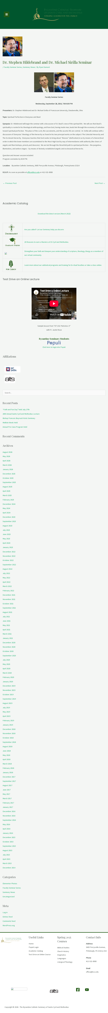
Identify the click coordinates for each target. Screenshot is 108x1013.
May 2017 (6, 794)
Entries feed (8, 917)
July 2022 (6, 573)
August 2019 (7, 703)
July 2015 (6, 855)
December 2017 (9, 777)
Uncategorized (8, 896)
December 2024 (9, 504)
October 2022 (8, 560)
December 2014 (9, 867)
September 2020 (9, 655)
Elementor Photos (10, 883)
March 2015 (7, 863)
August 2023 (7, 526)
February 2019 (8, 720)
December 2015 (9, 837)
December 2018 (9, 729)
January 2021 (8, 638)
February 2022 (8, 590)
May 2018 (6, 755)
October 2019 (8, 694)
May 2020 (6, 664)
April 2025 (6, 491)
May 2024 (6, 508)
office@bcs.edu (33, 172)
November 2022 (9, 556)
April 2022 (6, 582)
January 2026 (8, 469)
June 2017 (7, 790)
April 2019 (6, 716)
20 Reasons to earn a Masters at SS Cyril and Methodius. (46, 242)
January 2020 (8, 681)
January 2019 (8, 725)
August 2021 (7, 612)
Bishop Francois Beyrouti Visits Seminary (19, 418)
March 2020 (7, 673)
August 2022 (7, 569)
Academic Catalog (36, 951)
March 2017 (7, 798)
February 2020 (8, 677)
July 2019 (6, 707)
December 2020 (9, 642)
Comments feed (9, 921)
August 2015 (7, 850)
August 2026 (7, 452)
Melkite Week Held (10, 422)
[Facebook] (78, 990)
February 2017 (8, 803)
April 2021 (6, 629)
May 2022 (6, 577)
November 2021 (9, 599)
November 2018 (9, 733)
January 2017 (8, 807)
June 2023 (7, 534)
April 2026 (6, 460)
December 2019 (9, 686)
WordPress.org (9, 925)
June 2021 (7, 621)
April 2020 (6, 668)
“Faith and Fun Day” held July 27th (16, 409)
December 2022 (9, 551)
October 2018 (8, 738)
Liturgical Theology (64, 962)
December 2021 (9, 595)
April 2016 (6, 829)
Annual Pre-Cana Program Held (15, 427)
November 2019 (9, 690)
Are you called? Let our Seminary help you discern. (44, 229)
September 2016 (9, 820)
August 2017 (7, 785)
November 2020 (9, 647)
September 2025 (9, 482)
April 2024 (6, 512)
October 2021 (8, 603)
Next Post (100, 183)
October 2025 (8, 478)
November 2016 (9, 816)
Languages (61, 958)
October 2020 (8, 651)
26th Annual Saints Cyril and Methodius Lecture (21, 414)
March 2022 (7, 586)
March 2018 (7, 764)
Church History (63, 951)
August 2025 (7, 486)
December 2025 (9, 474)
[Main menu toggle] (6, 14)
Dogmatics (61, 955)
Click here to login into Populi (54, 347)
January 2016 (8, 833)
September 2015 (9, 846)
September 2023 (9, 521)
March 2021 (7, 634)
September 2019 (9, 699)
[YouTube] (87, 990)
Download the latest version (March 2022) (54, 213)
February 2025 (8, 500)
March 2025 (7, 495)
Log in (5, 912)
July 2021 (6, 616)
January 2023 (8, 547)
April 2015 (6, 859)
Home (31, 943)
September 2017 (9, 781)
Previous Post (10, 183)
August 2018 (7, 746)
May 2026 (6, 456)
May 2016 (6, 824)
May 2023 (6, 538)
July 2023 (6, 530)
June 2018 (7, 751)
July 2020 (6, 660)
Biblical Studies (63, 947)
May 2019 (6, 712)
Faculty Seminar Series (13, 67)
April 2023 (6, 543)
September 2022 (9, 564)
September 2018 (9, 742)
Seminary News (29, 67)
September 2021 (9, 608)
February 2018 (8, 768)
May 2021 (6, 625)
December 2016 (9, 811)
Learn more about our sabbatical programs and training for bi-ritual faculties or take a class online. (63, 265)
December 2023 (9, 517)
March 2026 (7, 465)
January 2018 (8, 772)
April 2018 (6, 759)
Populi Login (34, 947)
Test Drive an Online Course (40, 954)
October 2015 (8, 841)
